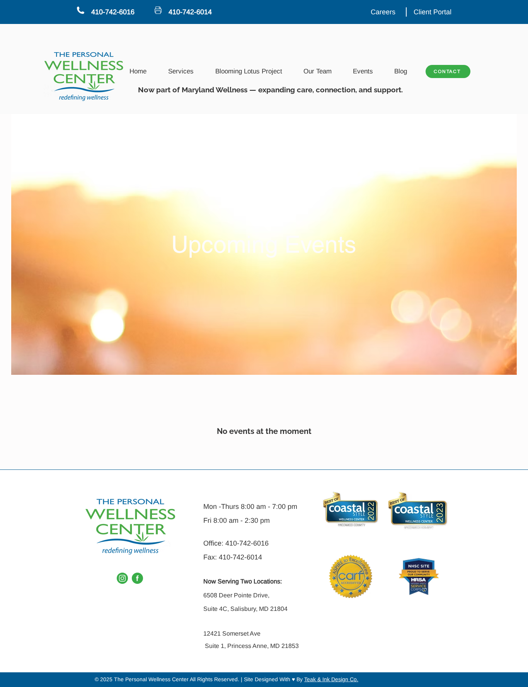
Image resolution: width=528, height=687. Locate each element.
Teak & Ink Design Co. (331, 679)
